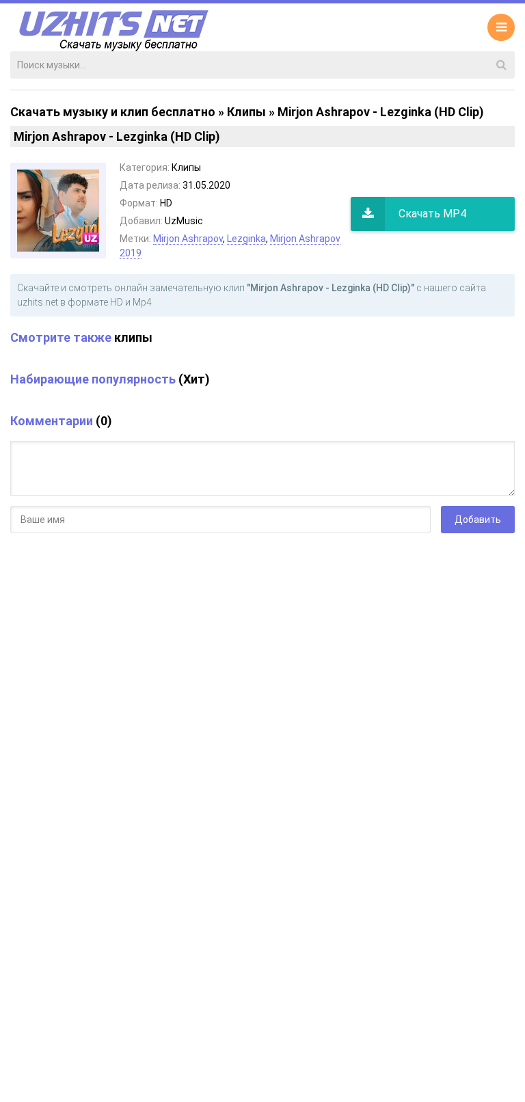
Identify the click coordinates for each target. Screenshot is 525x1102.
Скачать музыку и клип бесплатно (112, 112)
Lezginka (246, 238)
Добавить (478, 519)
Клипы (246, 112)
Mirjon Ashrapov (188, 238)
